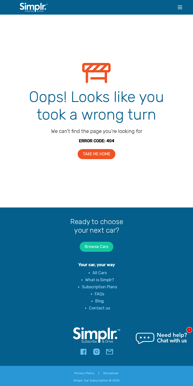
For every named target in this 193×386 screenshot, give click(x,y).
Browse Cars (96, 246)
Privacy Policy (84, 373)
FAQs (99, 294)
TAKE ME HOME (96, 154)
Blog (99, 301)
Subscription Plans (99, 287)
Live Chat (161, 340)
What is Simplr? (99, 279)
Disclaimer (111, 373)
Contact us (99, 308)
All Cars (99, 272)
